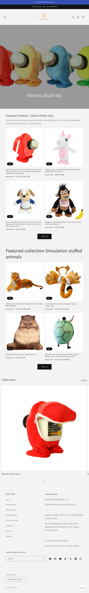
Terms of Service (12, 520)
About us (9, 531)
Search (8, 499)
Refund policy (11, 510)
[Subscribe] (43, 558)
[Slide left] (39, 481)
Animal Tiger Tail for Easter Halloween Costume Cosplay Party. (61, 305)
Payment (9, 536)
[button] (4, 17)
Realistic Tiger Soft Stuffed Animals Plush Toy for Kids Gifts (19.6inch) (24, 305)
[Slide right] (49, 481)
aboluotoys (14, 587)
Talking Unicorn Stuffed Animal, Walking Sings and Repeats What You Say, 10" (62, 170)
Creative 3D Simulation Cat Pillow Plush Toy (21, 354)
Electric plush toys (10, 474)
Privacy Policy (11, 505)
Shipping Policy (11, 515)
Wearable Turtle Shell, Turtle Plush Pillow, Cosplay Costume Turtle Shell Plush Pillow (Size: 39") (62, 355)
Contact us (10, 526)
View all (44, 236)
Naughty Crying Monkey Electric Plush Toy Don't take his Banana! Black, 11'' (63, 223)
